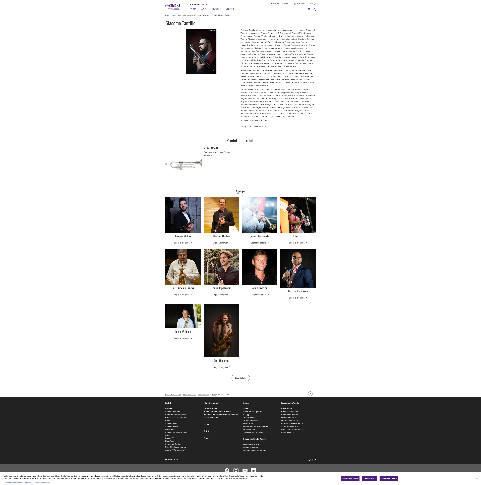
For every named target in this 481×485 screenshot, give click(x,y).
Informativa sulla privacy (22, 482)
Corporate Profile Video (289, 411)
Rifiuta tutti (369, 478)
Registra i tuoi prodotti (251, 447)
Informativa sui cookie (41, 482)
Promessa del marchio (289, 414)
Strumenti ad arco (171, 426)
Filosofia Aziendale (288, 420)
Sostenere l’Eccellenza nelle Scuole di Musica (221, 414)
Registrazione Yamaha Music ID (254, 438)
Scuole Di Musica (210, 408)
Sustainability (286, 432)
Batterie (168, 420)
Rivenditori (275, 4)
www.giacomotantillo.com (252, 126)
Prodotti (193, 8)
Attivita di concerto (211, 417)
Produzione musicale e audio (175, 414)
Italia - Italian (301, 4)
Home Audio (169, 441)
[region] (240, 478)
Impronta (8, 482)
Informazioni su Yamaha (290, 402)
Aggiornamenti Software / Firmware (255, 426)
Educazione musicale (211, 402)
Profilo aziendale (287, 408)
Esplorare (230, 8)
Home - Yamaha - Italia (173, 15)
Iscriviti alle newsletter (251, 444)
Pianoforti (168, 408)
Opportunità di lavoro (288, 417)
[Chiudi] (477, 478)
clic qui (195, 478)
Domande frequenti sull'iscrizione (254, 450)
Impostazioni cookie (350, 478)
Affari (311, 4)
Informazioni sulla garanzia (252, 411)
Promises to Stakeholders (290, 423)
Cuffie (167, 435)
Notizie (206, 424)
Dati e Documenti (249, 429)
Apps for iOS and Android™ (175, 450)
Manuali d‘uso (248, 423)
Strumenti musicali (189, 15)
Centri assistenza (249, 417)
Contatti (245, 408)
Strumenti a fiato (197, 4)
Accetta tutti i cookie (389, 478)
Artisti (203, 8)
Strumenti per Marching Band (176, 432)
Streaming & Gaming (173, 444)
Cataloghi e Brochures (251, 420)
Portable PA (169, 438)
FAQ (244, 414)
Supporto (285, 4)
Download (216, 8)
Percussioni (169, 429)
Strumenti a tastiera (172, 411)
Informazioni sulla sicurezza (253, 432)
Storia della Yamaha (288, 426)
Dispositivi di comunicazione (175, 447)
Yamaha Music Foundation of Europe (217, 411)
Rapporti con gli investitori (290, 429)
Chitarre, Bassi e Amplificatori (176, 417)
